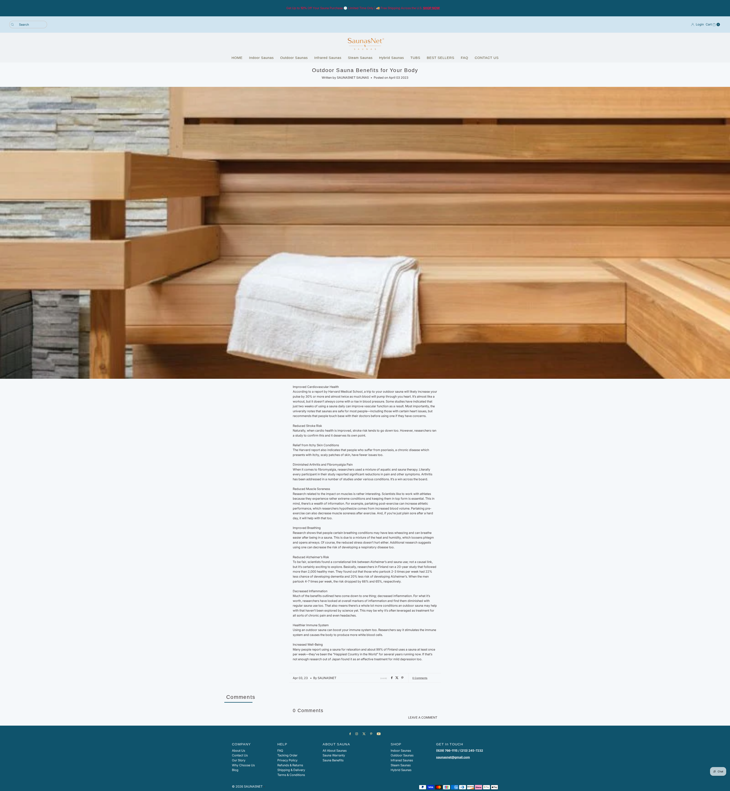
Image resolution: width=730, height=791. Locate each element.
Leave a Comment (422, 717)
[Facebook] (350, 733)
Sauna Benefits (333, 760)
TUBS (415, 58)
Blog (235, 770)
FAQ (464, 58)
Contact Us (240, 755)
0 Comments (419, 677)
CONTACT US (487, 58)
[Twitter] (364, 733)
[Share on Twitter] (397, 678)
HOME (237, 58)
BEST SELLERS (440, 58)
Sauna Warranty (334, 755)
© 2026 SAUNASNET (247, 786)
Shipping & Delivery (291, 770)
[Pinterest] (371, 733)
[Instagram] (356, 733)
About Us (238, 750)
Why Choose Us (243, 765)
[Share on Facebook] (392, 678)
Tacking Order (287, 755)
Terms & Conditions (291, 775)
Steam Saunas (360, 58)
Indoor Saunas (261, 58)
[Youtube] (379, 733)
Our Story (238, 760)
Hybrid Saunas (391, 58)
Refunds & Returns (290, 765)
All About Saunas (335, 750)
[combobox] (28, 24)
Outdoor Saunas (294, 58)
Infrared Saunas (327, 58)
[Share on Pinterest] (402, 678)
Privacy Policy (287, 760)
